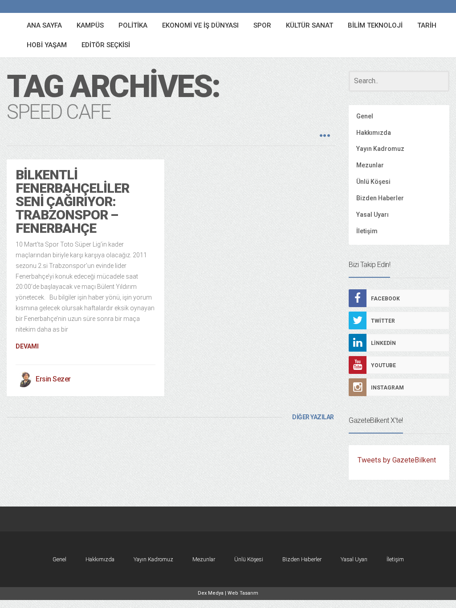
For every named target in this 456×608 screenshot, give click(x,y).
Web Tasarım (243, 593)
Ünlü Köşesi (373, 181)
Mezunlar (370, 165)
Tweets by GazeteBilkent (397, 460)
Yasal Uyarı (372, 214)
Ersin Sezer (53, 379)
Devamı (27, 346)
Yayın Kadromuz (380, 148)
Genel (364, 116)
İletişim (367, 231)
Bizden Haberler (380, 198)
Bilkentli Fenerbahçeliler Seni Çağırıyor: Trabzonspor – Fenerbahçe (72, 201)
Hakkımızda (373, 132)
